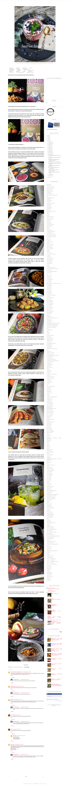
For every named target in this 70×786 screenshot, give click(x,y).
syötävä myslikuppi (51, 541)
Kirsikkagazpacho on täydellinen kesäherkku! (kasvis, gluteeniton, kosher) (56, 622)
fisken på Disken (50, 224)
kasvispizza (49, 308)
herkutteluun (50, 247)
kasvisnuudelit (50, 304)
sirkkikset (49, 521)
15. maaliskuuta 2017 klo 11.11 (24, 754)
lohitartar (49, 391)
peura (48, 453)
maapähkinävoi (50, 406)
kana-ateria (49, 282)
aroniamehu (49, 207)
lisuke (48, 383)
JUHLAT (24, 71)
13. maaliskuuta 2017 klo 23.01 (19, 686)
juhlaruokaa (49, 263)
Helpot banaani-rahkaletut (56, 599)
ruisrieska (49, 505)
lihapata (48, 375)
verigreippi (49, 572)
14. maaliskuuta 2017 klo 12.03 (24, 721)
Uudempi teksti (8, 776)
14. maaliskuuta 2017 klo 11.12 (16, 729)
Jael (11, 729)
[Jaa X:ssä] (26, 667)
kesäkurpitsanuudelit (51, 327)
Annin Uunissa (50, 590)
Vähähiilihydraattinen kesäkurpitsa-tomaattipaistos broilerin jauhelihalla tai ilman (57, 685)
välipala (49, 577)
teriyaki (48, 549)
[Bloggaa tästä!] (25, 667)
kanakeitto (49, 288)
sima (48, 518)
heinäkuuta (50, 148)
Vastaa (12, 675)
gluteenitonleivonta (51, 236)
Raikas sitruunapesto (55, 593)
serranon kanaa (50, 514)
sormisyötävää (50, 526)
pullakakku (49, 475)
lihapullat (49, 379)
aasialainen (49, 200)
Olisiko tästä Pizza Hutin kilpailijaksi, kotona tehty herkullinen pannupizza (57, 639)
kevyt (48, 331)
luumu (48, 395)
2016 (48, 177)
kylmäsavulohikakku (51, 359)
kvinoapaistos (50, 356)
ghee (48, 228)
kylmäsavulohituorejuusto (53, 360)
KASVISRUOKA (31, 70)
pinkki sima (49, 462)
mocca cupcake (50, 412)
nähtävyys (49, 435)
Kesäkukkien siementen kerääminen (54, 588)
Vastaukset (13, 677)
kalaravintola (50, 279)
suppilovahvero (50, 534)
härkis (48, 251)
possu (48, 466)
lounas (48, 394)
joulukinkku (49, 259)
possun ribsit (50, 467)
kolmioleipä (49, 344)
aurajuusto (49, 208)
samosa (48, 510)
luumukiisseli (50, 402)
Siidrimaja (49, 192)
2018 (48, 139)
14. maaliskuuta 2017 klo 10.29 (24, 679)
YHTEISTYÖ (11, 72)
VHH (24, 70)
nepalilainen (49, 432)
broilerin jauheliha (51, 211)
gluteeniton (49, 232)
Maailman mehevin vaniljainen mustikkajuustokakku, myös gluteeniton (54, 617)
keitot (48, 315)
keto (48, 328)
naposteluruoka (50, 431)
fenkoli (48, 220)
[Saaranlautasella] (50, 699)
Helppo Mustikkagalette (52, 591)
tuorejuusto (49, 557)
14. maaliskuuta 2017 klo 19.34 (19, 744)
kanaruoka (49, 289)
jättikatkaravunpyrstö (52, 271)
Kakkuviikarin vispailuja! (52, 604)
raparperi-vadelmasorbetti (53, 494)
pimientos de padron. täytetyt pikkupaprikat (54, 459)
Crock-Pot (49, 184)
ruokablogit (49, 506)
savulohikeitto (50, 513)
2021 (48, 135)
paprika (48, 441)
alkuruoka (49, 204)
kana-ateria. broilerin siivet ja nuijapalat (54, 284)
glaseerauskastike (51, 231)
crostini (48, 212)
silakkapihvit (50, 517)
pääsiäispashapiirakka (52, 490)
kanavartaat (49, 292)
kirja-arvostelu (50, 335)
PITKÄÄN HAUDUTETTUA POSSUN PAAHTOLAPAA (57, 679)
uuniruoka (49, 568)
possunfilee (49, 471)
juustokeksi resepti (51, 267)
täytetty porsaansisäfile (52, 561)
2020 (48, 136)
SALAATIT (11, 71)
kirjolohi (49, 336)
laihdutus (49, 363)
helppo (48, 243)
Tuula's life (12, 744)
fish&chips (49, 223)
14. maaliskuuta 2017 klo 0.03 (18, 699)
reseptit (49, 501)
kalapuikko (49, 278)
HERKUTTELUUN (30, 72)
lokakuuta (49, 144)
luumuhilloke (50, 399)
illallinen (49, 252)
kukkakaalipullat (51, 352)
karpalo (48, 296)
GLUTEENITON (27, 69)
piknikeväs (49, 457)
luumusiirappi (50, 403)
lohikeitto (49, 387)
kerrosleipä (49, 316)
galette (48, 227)
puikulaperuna (50, 474)
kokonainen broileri (51, 343)
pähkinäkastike (50, 486)
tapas (48, 545)
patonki (48, 445)
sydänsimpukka (50, 538)
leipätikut (49, 371)
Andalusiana (13, 686)
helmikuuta (50, 174)
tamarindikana (50, 542)
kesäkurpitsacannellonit (52, 324)
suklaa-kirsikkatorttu (52, 529)
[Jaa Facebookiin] (27, 667)
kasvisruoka (49, 312)
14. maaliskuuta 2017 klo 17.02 (20, 735)
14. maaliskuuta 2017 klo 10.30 (24, 692)
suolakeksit (49, 533)
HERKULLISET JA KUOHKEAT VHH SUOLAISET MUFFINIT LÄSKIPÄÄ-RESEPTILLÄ (57, 654)
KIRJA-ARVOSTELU (20, 72)
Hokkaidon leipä (50, 188)
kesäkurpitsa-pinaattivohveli (53, 323)
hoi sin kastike (50, 248)
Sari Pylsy (48, 696)
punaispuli (49, 478)
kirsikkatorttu (50, 339)
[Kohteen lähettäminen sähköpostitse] (24, 667)
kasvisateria (49, 300)
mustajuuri (49, 424)
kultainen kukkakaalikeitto (53, 355)
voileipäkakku (50, 576)
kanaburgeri (49, 285)
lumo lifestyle (50, 592)
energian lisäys (50, 216)
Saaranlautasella (16, 679)
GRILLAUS (19, 70)
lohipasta (49, 390)
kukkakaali (49, 351)
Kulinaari (49, 615)
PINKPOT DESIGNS (42, 783)
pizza (48, 463)
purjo (48, 482)
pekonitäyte (49, 449)
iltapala (48, 255)
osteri (48, 436)
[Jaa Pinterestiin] (28, 667)
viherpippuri (49, 573)
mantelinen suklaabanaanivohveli (52, 408)
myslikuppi (49, 428)
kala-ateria (49, 275)
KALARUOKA (11, 69)
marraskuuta (50, 143)
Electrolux (49, 185)
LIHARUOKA (11, 70)
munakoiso (49, 423)
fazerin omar (49, 219)
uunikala (49, 565)
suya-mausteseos (50, 537)
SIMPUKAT (18, 71)
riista (48, 502)
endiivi (48, 215)
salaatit (48, 509)
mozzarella (49, 416)
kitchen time (49, 340)
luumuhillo (49, 398)
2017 (48, 140)
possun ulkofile (50, 470)
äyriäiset (49, 580)
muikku (48, 420)
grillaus (49, 239)
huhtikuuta (50, 152)
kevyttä (48, 332)
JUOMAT (30, 71)
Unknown (12, 699)
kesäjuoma (49, 320)
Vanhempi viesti (43, 776)
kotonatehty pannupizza (52, 348)
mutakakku (49, 427)
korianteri (49, 347)
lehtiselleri (49, 367)
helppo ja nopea (50, 244)
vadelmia (49, 569)
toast (48, 553)
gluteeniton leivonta (51, 235)
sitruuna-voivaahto (51, 522)
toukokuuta (50, 151)
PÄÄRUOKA (19, 69)
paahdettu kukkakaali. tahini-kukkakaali (54, 438)
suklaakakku (49, 530)
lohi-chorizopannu (51, 386)
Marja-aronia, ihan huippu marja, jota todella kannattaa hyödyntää (57, 644)
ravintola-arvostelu (51, 498)
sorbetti (49, 525)
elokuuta (49, 147)
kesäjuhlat (49, 319)
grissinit (49, 240)
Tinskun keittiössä (51, 598)
